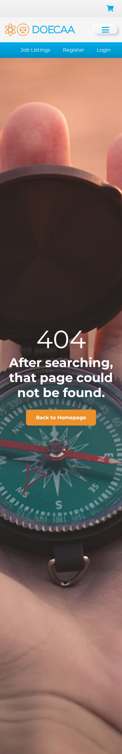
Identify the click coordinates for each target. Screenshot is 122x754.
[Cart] (110, 8)
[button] (108, 30)
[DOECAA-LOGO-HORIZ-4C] (40, 29)
